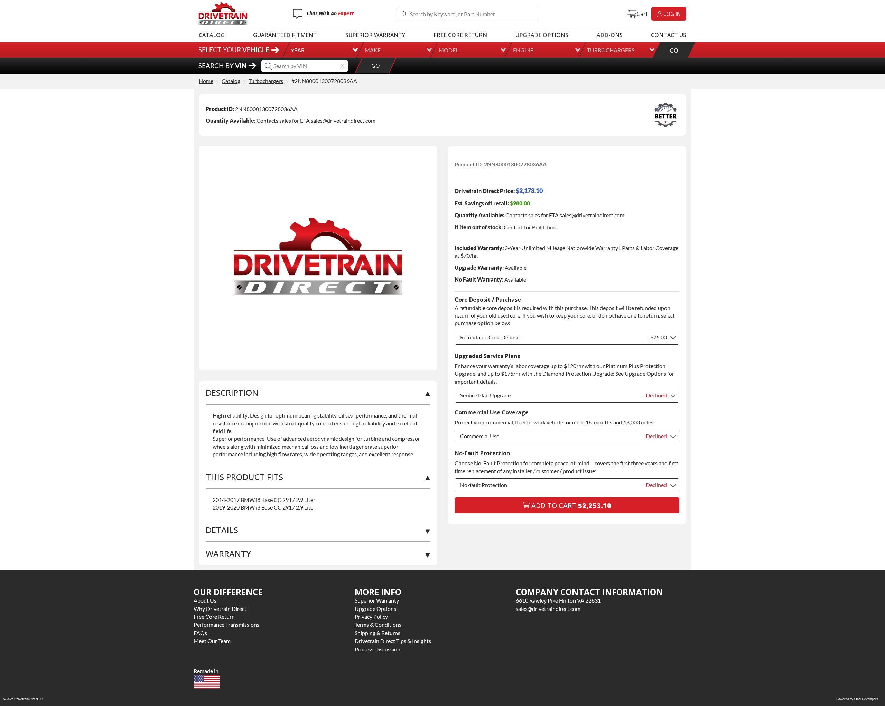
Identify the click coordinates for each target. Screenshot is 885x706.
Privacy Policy (371, 616)
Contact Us (668, 35)
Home (206, 81)
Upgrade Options (541, 35)
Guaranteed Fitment (285, 35)
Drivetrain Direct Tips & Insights (393, 641)
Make (373, 50)
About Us (205, 600)
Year (298, 50)
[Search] (404, 14)
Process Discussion (377, 649)
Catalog (212, 35)
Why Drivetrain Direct (220, 608)
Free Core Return (460, 35)
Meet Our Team (212, 641)
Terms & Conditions (378, 624)
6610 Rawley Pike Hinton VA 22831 (558, 600)
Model (448, 50)
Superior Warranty (375, 35)
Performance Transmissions (226, 624)
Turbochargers (610, 50)
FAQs (200, 633)
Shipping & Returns (377, 633)
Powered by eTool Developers (857, 699)
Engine (523, 50)
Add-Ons (610, 35)
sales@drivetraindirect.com (548, 608)
